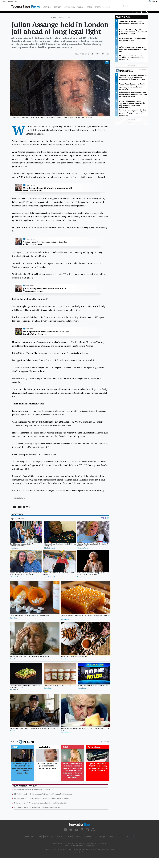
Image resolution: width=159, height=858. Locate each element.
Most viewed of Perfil (131, 71)
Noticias (60, 837)
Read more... (30, 185)
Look (120, 837)
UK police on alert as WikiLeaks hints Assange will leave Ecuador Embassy (47, 189)
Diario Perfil (29, 837)
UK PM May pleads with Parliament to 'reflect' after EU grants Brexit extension (43, 794)
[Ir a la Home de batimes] (79, 824)
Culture (89, 7)
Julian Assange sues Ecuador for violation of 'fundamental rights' (44, 289)
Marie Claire (48, 837)
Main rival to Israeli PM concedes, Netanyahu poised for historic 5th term (41, 803)
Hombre (78, 837)
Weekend (111, 837)
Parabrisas (88, 837)
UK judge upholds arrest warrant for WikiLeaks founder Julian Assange (46, 332)
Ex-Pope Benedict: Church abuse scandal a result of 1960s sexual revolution (41, 798)
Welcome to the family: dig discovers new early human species (37, 807)
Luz (127, 837)
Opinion (106, 7)
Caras (39, 837)
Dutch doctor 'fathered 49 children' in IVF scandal (32, 789)
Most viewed (123, 17)
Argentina (47, 7)
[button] (107, 62)
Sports (98, 7)
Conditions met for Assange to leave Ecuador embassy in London (45, 243)
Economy (57, 7)
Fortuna (69, 837)
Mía (133, 837)
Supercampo (100, 837)
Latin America (69, 7)
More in (14, 741)
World (80, 7)
